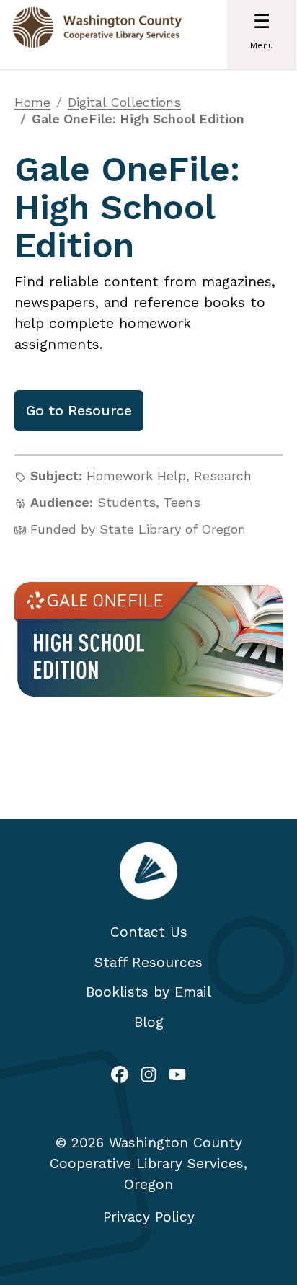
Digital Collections (124, 102)
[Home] (97, 34)
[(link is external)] (119, 1076)
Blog (149, 1022)
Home (32, 102)
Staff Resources (148, 962)
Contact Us (148, 932)
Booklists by (148, 992)
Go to (79, 410)
